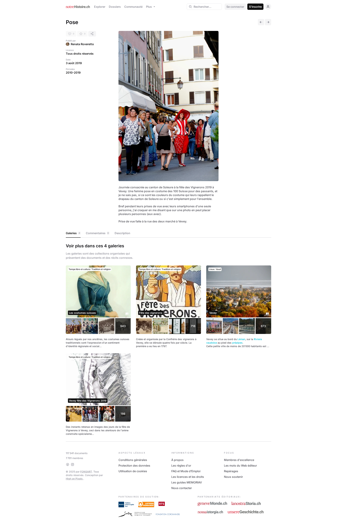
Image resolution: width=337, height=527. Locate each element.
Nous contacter (181, 488)
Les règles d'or (181, 465)
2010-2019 (73, 72)
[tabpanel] (168, 339)
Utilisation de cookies (132, 471)
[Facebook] (67, 464)
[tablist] (168, 233)
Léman (241, 339)
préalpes (237, 342)
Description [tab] (122, 233)
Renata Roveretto (82, 44)
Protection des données (134, 465)
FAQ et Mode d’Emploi (185, 471)
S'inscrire (255, 6)
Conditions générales (132, 460)
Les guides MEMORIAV (186, 482)
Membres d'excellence (239, 460)
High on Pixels (74, 478)
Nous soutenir (233, 477)
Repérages (231, 471)
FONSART (86, 471)
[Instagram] (72, 464)
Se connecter (235, 6)
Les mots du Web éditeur (240, 465)
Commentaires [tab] (97, 233)
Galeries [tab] (73, 233)
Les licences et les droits (187, 477)
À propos (177, 460)
